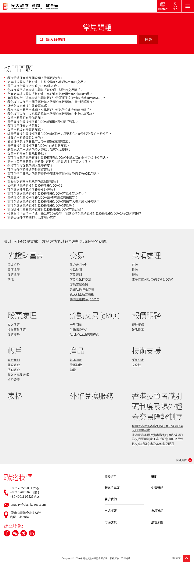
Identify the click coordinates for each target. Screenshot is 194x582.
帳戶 (15, 350)
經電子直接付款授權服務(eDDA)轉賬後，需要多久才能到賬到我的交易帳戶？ (59, 133)
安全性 (136, 365)
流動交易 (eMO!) (95, 315)
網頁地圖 (157, 522)
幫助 (154, 476)
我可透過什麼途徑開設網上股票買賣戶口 (34, 78)
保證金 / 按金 (78, 264)
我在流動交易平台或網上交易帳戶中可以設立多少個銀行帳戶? (49, 109)
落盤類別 (76, 274)
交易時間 (76, 269)
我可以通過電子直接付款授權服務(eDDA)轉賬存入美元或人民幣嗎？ (53, 201)
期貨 (73, 369)
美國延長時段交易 (82, 289)
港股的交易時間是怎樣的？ (25, 137)
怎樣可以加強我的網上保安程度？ (30, 165)
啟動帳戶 (14, 369)
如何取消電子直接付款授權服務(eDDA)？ (35, 185)
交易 (77, 255)
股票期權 (76, 365)
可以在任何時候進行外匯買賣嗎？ (30, 169)
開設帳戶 (14, 264)
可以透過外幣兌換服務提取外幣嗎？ (31, 189)
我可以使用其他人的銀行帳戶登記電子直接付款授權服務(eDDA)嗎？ (53, 173)
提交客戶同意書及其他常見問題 (153, 444)
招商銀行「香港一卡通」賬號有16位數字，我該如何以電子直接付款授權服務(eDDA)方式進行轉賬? (74, 213)
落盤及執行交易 (80, 279)
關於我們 (111, 499)
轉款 (135, 274)
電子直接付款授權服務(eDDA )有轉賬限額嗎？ (38, 145)
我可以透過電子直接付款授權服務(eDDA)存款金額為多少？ (47, 193)
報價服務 (146, 315)
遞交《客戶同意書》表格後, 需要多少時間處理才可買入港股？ (49, 161)
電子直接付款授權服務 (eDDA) (152, 279)
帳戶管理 (14, 379)
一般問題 (76, 324)
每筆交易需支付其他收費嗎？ (27, 153)
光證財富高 (26, 255)
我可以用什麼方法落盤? (23, 125)
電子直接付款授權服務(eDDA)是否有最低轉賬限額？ (42, 197)
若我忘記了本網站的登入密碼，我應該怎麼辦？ (39, 149)
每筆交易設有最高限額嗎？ (25, 129)
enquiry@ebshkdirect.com (28, 504)
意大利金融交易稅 (82, 294)
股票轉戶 (14, 334)
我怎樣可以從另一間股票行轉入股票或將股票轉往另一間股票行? (50, 101)
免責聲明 (157, 487)
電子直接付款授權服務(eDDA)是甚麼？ (33, 86)
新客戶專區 (112, 487)
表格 (15, 395)
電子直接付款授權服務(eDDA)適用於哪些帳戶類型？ (42, 121)
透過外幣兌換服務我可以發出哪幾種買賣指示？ (39, 141)
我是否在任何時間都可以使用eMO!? (31, 217)
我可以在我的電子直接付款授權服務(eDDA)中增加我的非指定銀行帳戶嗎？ (58, 157)
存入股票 (14, 324)
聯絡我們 (18, 477)
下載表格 (13, 177)
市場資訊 (157, 510)
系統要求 (138, 360)
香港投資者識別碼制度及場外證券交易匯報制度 (157, 406)
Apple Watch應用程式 (84, 334)
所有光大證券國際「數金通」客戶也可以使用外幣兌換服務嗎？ (49, 93)
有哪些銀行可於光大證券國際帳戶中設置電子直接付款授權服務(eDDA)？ (56, 97)
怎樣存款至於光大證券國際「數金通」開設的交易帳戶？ (45, 89)
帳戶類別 (14, 360)
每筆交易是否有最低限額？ (25, 117)
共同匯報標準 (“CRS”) (84, 299)
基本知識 (76, 360)
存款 (135, 264)
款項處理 (14, 269)
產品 (77, 350)
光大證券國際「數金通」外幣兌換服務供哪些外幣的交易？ (46, 82)
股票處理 (14, 274)
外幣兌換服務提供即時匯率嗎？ (28, 105)
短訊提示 (138, 329)
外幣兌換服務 (91, 395)
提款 (135, 269)
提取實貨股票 (17, 329)
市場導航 (111, 522)
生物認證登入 (79, 329)
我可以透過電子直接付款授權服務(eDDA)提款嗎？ (41, 205)
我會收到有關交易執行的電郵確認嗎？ (33, 181)
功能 (11, 279)
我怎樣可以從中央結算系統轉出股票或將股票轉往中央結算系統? (50, 113)
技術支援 (146, 350)
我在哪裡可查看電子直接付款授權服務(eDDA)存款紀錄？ (45, 209)
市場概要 (111, 510)
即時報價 (138, 324)
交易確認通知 (79, 284)
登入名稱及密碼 (18, 374)
